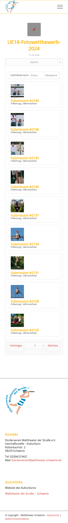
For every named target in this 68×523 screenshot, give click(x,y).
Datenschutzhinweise (17, 518)
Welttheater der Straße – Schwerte (27, 493)
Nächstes (53, 345)
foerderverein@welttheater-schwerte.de (36, 460)
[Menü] (58, 6)
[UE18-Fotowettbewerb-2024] (34, 29)
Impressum (53, 515)
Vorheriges (16, 345)
